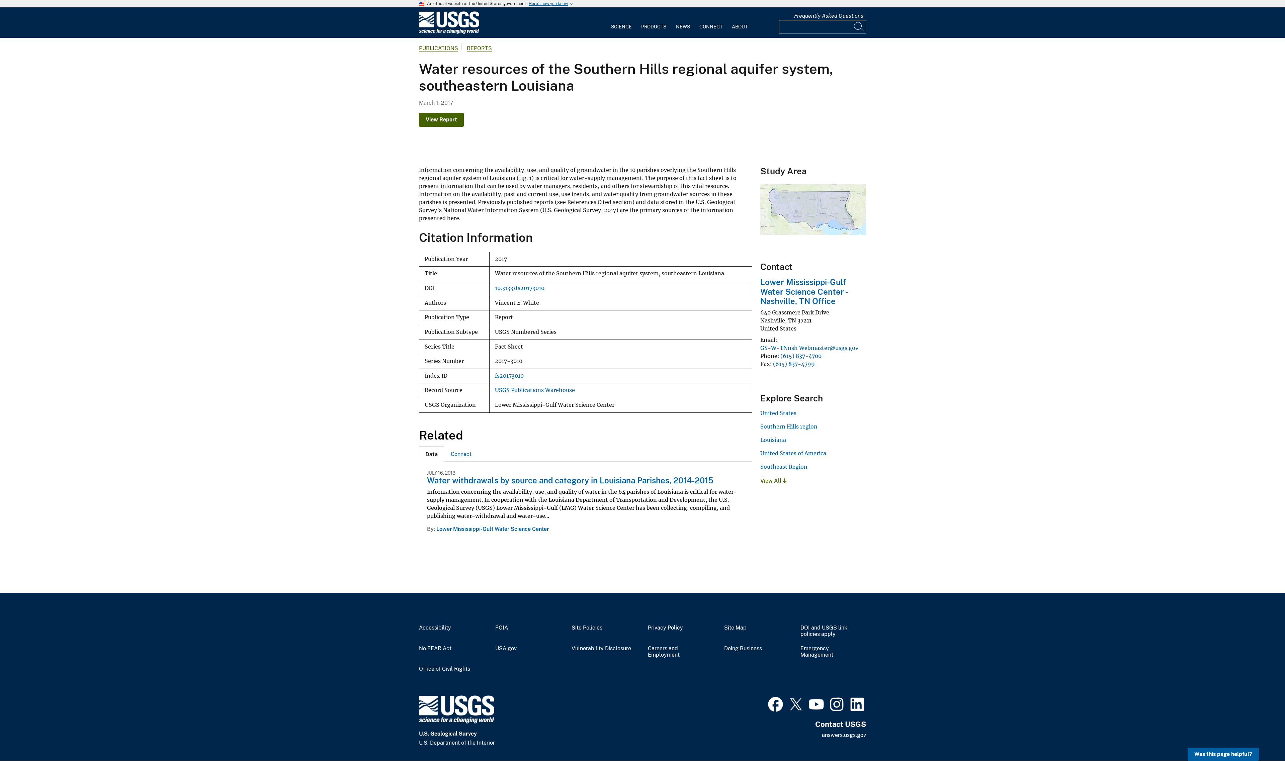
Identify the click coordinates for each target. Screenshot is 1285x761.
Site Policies (587, 628)
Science (621, 26)
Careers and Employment (664, 652)
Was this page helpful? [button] (1223, 754)
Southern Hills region (789, 426)
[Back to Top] (1261, 737)
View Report (441, 119)
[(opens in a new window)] (775, 703)
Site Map (735, 628)
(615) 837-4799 (794, 364)
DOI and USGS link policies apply (823, 631)
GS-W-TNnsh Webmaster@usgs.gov (809, 348)
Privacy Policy (665, 628)
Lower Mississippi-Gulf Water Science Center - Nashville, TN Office (803, 291)
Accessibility (435, 628)
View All (771, 481)
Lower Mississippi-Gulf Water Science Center (492, 529)
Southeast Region (783, 466)
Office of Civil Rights (444, 669)
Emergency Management (816, 652)
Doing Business (743, 649)
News (683, 26)
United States (778, 413)
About (740, 26)
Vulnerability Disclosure (601, 649)
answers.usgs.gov (844, 735)
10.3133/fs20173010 (519, 288)
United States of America (793, 453)
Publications (438, 48)
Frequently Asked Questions (828, 16)
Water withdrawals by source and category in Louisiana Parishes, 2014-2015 (570, 480)
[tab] (431, 454)
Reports (479, 48)
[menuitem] (621, 22)
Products (653, 26)
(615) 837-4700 (801, 356)
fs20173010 (509, 376)
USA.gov (506, 649)
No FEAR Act (435, 649)
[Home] (449, 32)
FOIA (501, 628)
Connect (710, 26)
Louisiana (773, 440)
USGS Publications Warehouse (535, 390)
